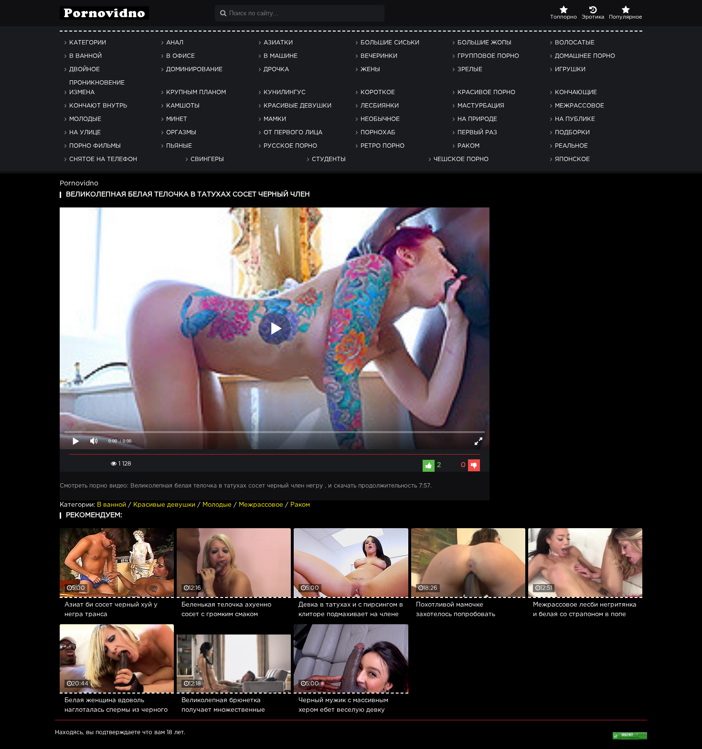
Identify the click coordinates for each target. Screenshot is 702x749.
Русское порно (290, 146)
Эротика (593, 17)
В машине (281, 56)
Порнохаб (378, 132)
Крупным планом (196, 92)
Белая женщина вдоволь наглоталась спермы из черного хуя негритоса (116, 706)
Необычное (380, 119)
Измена (82, 92)
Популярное (625, 17)
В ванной (85, 56)
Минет (176, 119)
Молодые (85, 119)
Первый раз (477, 132)
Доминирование (194, 69)
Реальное (571, 146)
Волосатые (575, 42)
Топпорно (563, 17)
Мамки (275, 119)
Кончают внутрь (98, 106)
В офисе (180, 56)
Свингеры (207, 159)
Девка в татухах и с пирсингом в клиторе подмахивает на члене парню (350, 610)
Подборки (572, 132)
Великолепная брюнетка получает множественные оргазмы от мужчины (223, 706)
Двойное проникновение (97, 71)
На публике (575, 119)
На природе (477, 119)
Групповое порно (488, 56)
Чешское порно (461, 159)
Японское (572, 159)
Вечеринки (379, 56)
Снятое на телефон (103, 159)
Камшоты (183, 106)
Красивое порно (486, 92)
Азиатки (278, 42)
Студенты (329, 159)
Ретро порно (382, 146)
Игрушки (570, 69)
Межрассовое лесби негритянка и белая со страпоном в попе (585, 609)
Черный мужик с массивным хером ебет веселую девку (343, 705)
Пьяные (179, 146)
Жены (370, 69)
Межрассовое (579, 106)
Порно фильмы (95, 146)
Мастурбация (480, 106)
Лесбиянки (380, 106)
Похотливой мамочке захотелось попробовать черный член (455, 610)
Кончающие (576, 92)
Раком (468, 146)
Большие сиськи (390, 42)
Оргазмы (181, 132)
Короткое (378, 92)
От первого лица (293, 132)
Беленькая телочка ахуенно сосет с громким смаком (226, 609)
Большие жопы (484, 42)
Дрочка (276, 69)
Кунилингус (285, 92)
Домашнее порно (585, 56)
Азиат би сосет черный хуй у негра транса (111, 609)
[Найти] (223, 13)
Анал (174, 42)
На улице (85, 132)
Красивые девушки (297, 106)
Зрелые (469, 69)
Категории (87, 42)
